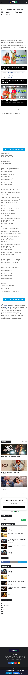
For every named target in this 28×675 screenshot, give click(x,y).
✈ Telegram (8, 673)
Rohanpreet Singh (19, 72)
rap (2, 613)
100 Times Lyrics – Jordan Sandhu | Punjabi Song (11, 488)
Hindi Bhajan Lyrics (5, 605)
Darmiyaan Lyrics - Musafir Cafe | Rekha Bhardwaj (16, 551)
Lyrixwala (16, 668)
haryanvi (3, 609)
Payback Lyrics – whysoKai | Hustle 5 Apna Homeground (17, 540)
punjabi (2, 611)
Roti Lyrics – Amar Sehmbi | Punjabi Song (10, 472)
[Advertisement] (14, 27)
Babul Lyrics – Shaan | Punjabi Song (15, 533)
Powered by (11, 511)
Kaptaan (5, 7)
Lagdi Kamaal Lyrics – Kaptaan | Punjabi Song (10, 456)
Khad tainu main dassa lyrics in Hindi (11, 113)
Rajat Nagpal (11, 75)
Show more (24, 441)
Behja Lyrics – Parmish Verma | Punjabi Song (16, 528)
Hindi (2, 603)
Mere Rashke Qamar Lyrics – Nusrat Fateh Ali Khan (17, 546)
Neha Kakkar (11, 72)
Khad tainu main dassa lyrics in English (11, 109)
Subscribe (14, 507)
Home (2, 7)
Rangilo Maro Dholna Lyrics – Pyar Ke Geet (17, 592)
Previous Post (4, 493)
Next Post (24, 493)
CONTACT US (7, 307)
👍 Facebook (16, 673)
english (2, 607)
